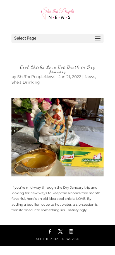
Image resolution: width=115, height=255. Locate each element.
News (90, 76)
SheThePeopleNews (36, 76)
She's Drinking (25, 82)
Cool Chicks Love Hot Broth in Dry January (57, 69)
